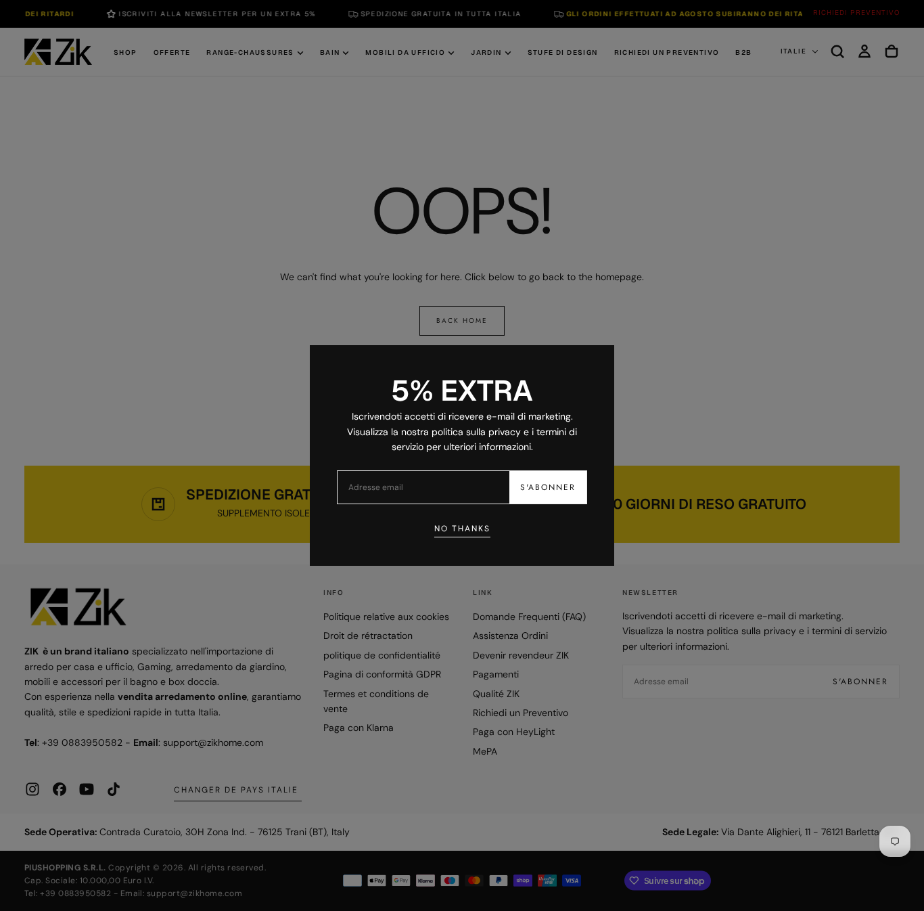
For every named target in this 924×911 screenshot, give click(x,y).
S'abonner (548, 487)
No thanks (462, 528)
